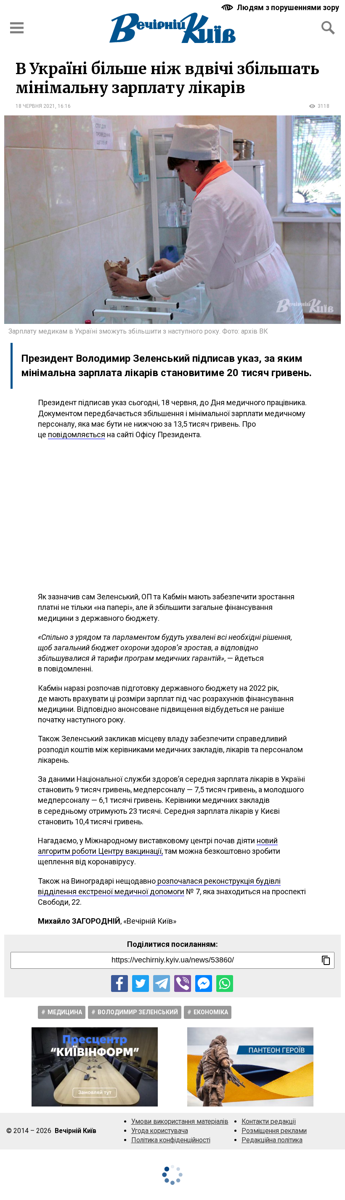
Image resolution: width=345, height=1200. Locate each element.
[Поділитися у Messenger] (203, 983)
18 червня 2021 (35, 106)
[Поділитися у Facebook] (119, 983)
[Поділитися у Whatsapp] (224, 983)
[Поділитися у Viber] (182, 983)
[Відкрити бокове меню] (16, 27)
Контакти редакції (269, 1121)
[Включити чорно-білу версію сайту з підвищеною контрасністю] (281, 7)
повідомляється (76, 434)
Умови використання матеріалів (179, 1121)
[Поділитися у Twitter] (140, 983)
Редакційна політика (272, 1140)
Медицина (65, 1012)
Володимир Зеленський (138, 1012)
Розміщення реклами (274, 1131)
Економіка (211, 1012)
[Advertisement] (172, 516)
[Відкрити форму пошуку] (328, 27)
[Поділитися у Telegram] (161, 983)
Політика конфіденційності (170, 1140)
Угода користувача (159, 1131)
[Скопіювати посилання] (326, 960)
